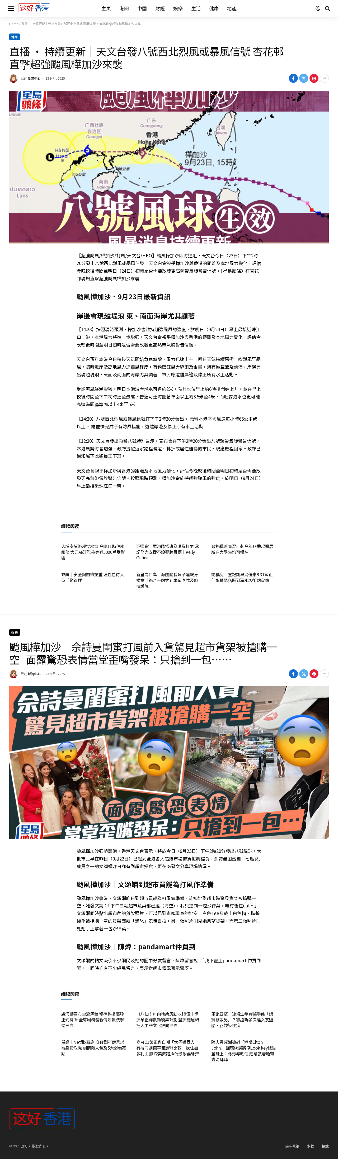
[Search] (327, 8)
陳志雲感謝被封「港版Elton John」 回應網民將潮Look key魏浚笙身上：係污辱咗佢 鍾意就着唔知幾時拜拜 (243, 1050)
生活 (196, 8)
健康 (214, 8)
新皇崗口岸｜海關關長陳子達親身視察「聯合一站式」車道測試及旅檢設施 (167, 580)
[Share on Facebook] (293, 78)
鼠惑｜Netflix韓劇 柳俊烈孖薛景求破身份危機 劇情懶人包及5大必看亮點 (93, 1047)
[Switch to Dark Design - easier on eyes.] (318, 8)
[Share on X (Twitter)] (303, 78)
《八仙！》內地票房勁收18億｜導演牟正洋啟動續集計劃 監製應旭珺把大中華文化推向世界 (167, 1019)
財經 (160, 8)
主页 (106, 8)
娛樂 (178, 8)
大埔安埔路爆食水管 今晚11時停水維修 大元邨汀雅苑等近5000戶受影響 (93, 552)
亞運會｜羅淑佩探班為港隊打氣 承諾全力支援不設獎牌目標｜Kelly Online (167, 552)
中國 (142, 8)
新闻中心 (34, 78)
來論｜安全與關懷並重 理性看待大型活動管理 (92, 577)
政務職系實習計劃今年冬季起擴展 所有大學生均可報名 (242, 549)
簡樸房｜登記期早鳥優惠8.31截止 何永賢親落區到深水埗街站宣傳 (242, 577)
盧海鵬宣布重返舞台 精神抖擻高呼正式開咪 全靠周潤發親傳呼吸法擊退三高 (92, 1019)
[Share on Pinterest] (313, 78)
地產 (232, 8)
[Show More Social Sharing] (324, 78)
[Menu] (11, 8)
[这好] (34, 8)
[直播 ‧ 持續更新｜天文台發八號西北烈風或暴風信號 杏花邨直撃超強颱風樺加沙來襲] (169, 167)
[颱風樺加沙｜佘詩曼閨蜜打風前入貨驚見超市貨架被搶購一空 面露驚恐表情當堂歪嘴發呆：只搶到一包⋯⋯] (169, 762)
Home (13, 23)
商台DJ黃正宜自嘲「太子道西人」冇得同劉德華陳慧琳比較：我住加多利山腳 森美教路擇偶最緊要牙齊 (167, 1047)
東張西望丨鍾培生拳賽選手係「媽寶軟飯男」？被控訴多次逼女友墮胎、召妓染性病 (242, 1019)
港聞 (124, 8)
